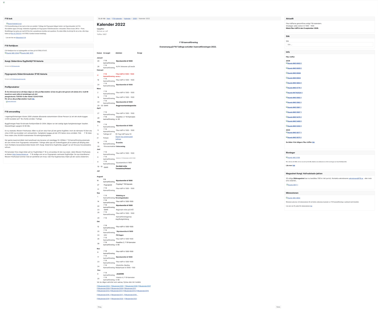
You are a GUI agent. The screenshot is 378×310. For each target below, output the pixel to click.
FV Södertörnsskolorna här (18, 79)
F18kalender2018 (131, 295)
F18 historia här (15, 66)
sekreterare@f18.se (356, 178)
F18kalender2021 (130, 299)
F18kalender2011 (130, 288)
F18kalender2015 (142, 291)
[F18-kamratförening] (129, 11)
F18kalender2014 (129, 291)
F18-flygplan (33, 11)
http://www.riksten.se (20, 154)
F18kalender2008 (103, 288)
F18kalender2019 (103, 299)
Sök (287, 41)
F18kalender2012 (103, 291)
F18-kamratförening (120, 11)
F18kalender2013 (116, 291)
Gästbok (45, 11)
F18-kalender (75, 11)
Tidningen (9, 11)
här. (33, 99)
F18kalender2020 (116, 299)
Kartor (63, 11)
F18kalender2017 (117, 295)
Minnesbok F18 (21, 37)
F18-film (105, 11)
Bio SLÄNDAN (16, 33)
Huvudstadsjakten (91, 11)
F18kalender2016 (103, 295)
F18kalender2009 (116, 288)
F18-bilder (20, 11)
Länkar (55, 11)
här (313, 142)
